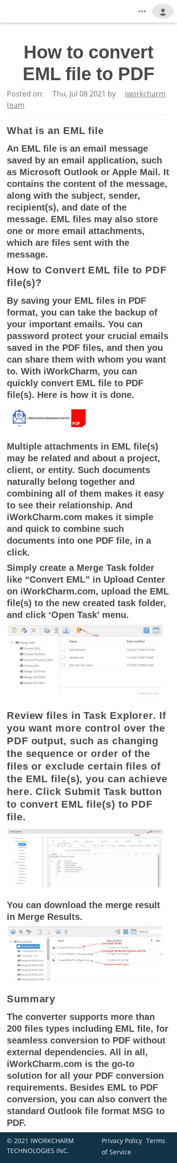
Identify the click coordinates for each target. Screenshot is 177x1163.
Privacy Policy (122, 1140)
